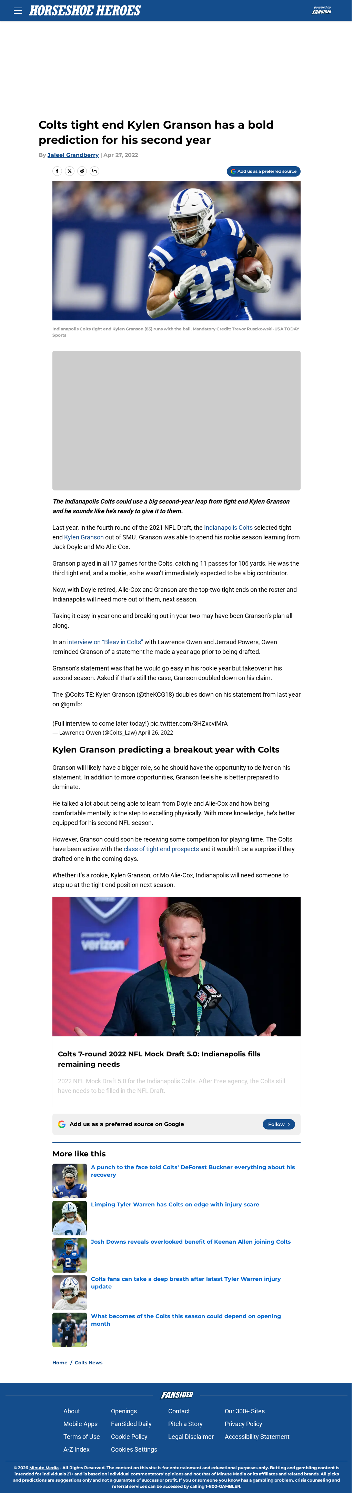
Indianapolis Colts (228, 527)
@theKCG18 (155, 694)
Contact (179, 1411)
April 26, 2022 (155, 732)
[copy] (94, 171)
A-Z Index (76, 1449)
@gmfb (71, 704)
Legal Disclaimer (191, 1436)
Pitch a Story (185, 1423)
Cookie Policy (129, 1436)
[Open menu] (18, 10)
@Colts (74, 694)
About (71, 1411)
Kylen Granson (84, 537)
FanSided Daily (131, 1423)
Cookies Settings (134, 1449)
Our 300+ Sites (245, 1411)
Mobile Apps (80, 1423)
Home (60, 1363)
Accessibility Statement (257, 1436)
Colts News (88, 1363)
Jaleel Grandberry (73, 155)
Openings (124, 1411)
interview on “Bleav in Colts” (105, 642)
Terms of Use (81, 1436)
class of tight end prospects (161, 849)
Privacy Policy (243, 1423)
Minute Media (44, 1467)
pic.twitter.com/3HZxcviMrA (189, 723)
